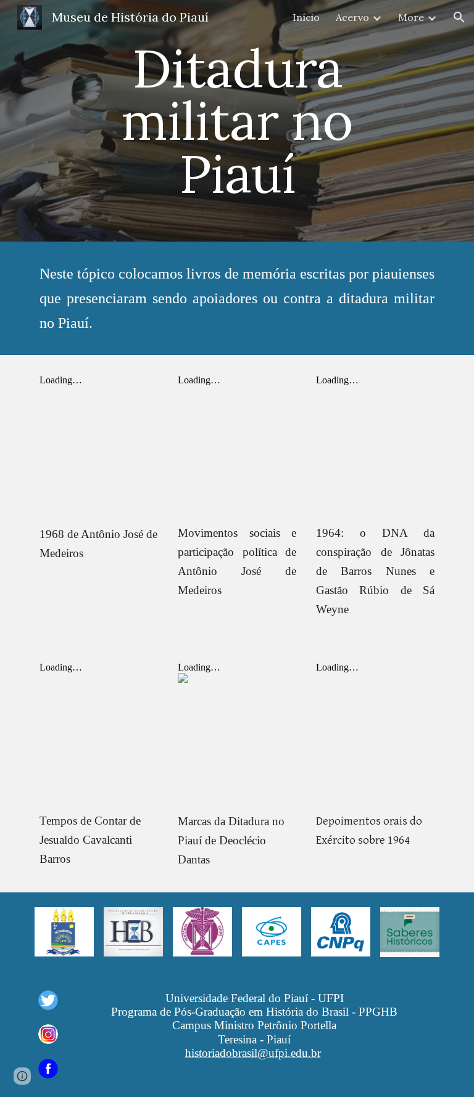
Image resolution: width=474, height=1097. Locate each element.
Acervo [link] (352, 17)
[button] (459, 17)
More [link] (411, 17)
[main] (237, 121)
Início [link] (306, 17)
